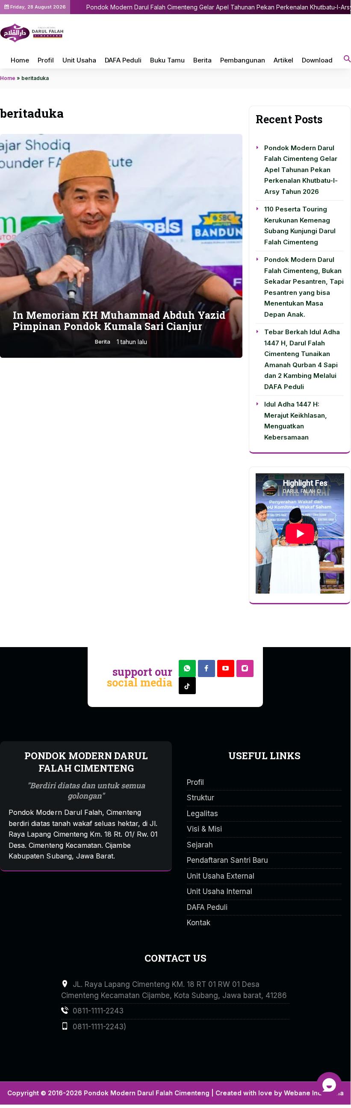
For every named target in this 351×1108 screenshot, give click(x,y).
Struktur (200, 797)
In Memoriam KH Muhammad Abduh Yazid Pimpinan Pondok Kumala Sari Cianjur (119, 321)
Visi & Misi (204, 829)
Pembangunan (242, 60)
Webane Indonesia (314, 1093)
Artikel (283, 60)
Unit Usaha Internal (219, 891)
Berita (202, 60)
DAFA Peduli (123, 60)
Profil (46, 60)
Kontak (198, 922)
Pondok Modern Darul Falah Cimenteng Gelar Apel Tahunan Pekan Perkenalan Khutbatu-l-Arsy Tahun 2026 (301, 170)
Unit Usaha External (220, 876)
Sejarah (200, 845)
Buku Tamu (167, 60)
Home (20, 60)
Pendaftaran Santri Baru (227, 860)
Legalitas (202, 813)
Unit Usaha (79, 60)
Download (317, 60)
